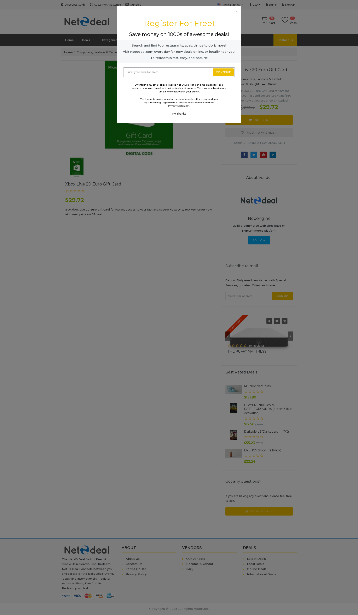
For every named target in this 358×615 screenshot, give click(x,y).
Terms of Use (185, 102)
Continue (223, 72)
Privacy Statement (178, 105)
